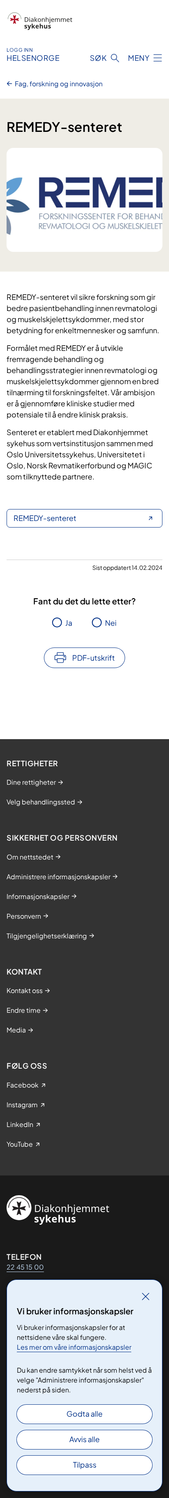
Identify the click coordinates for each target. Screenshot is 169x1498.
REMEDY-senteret (45, 518)
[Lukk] (145, 1296)
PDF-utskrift (93, 657)
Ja (68, 622)
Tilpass (84, 1464)
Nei (110, 622)
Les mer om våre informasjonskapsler (74, 1347)
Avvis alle (84, 1439)
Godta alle (84, 1413)
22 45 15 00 (25, 1267)
